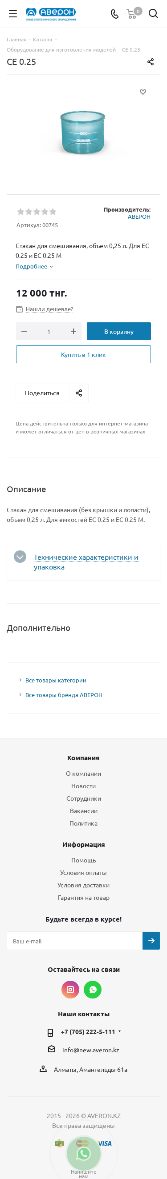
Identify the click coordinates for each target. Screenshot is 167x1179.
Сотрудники (83, 798)
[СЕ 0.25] (83, 130)
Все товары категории (55, 680)
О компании (83, 773)
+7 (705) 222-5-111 (88, 1031)
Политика (83, 823)
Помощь (83, 860)
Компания (83, 757)
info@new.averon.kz (90, 1050)
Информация (83, 844)
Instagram (70, 990)
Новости (83, 786)
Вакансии (84, 810)
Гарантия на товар (84, 897)
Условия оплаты (83, 872)
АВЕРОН (139, 216)
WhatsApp (93, 990)
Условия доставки (83, 885)
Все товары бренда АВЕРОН (63, 694)
